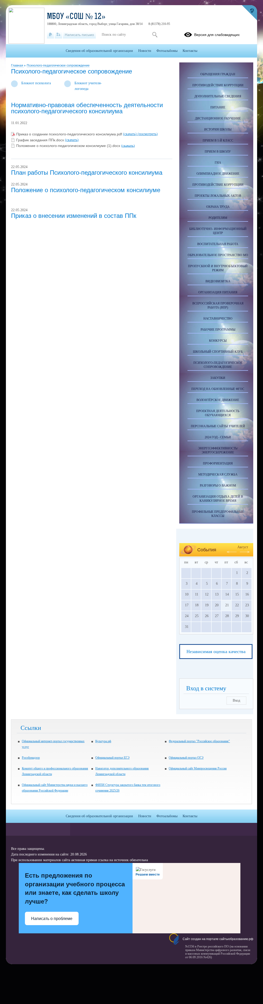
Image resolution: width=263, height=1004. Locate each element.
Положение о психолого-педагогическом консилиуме (85, 190)
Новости (144, 51)
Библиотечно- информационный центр (218, 231)
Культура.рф (103, 741)
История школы (217, 129)
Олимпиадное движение (217, 173)
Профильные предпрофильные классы (218, 514)
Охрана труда (218, 207)
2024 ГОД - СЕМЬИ (218, 437)
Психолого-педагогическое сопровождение (58, 65)
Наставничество (217, 318)
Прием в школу (218, 151)
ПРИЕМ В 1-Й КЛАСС (218, 140)
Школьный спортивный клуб (218, 352)
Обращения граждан (217, 74)
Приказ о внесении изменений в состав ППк (73, 215)
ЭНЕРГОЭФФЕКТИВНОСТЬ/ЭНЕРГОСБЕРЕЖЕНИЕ (218, 450)
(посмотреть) (148, 134)
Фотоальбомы (166, 51)
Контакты (190, 51)
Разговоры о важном (218, 485)
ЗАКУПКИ (217, 378)
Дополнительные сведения (217, 96)
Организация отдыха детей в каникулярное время (218, 499)
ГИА (218, 162)
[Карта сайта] (58, 35)
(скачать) (130, 134)
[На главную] (50, 35)
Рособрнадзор (31, 757)
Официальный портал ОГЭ (186, 757)
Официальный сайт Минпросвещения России (198, 768)
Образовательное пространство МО (218, 255)
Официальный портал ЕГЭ (112, 757)
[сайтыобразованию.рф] (249, 13)
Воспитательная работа (217, 244)
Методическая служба (218, 474)
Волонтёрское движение (217, 400)
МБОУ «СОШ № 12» (76, 17)
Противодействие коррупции (217, 85)
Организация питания (217, 292)
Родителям (218, 218)
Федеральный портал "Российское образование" (199, 741)
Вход (236, 700)
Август (242, 547)
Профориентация (218, 463)
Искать (154, 35)
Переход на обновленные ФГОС (217, 389)
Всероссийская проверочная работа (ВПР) (217, 305)
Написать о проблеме (51, 918)
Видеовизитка (217, 281)
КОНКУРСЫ (218, 340)
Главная (17, 65)
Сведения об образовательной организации (99, 51)
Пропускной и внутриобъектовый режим (218, 268)
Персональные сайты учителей (218, 426)
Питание (217, 107)
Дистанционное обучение (218, 118)
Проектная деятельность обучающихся (217, 413)
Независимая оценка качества (216, 651)
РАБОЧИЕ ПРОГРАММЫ (218, 329)
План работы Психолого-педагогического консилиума (86, 172)
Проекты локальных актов (218, 196)
